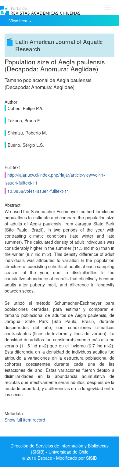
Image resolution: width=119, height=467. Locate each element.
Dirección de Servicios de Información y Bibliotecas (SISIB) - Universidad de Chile (59, 449)
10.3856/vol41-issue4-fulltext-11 (38, 191)
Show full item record (25, 420)
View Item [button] (18, 20)
